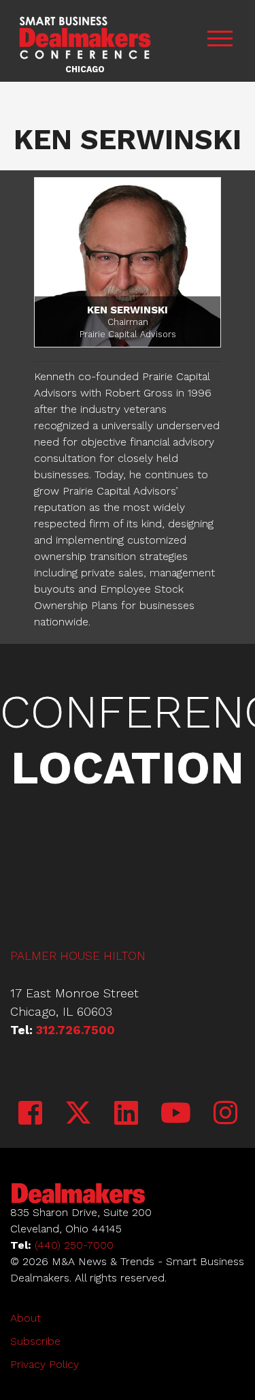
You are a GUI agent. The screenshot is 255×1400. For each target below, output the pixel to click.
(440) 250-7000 (74, 1245)
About (25, 1317)
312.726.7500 (75, 1030)
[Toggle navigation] (219, 41)
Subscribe (35, 1341)
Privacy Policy (44, 1364)
